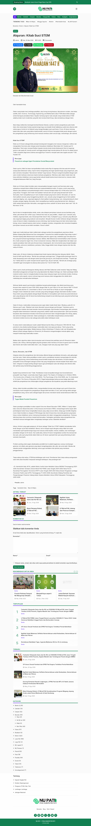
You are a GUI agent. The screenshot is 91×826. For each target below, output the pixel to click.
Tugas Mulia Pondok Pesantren (26, 399)
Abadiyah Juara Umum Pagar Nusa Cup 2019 (38, 2)
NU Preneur (18, 748)
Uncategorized (19, 770)
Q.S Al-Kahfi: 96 (53, 263)
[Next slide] (77, 572)
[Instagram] (38, 815)
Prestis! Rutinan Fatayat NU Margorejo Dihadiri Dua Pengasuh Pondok (23, 596)
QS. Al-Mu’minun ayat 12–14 (67, 190)
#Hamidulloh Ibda (61, 21)
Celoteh (25, 17)
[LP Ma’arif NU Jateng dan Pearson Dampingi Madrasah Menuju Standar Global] (52, 511)
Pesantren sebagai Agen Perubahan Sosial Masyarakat (34, 161)
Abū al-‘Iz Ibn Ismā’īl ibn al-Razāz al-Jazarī (51, 289)
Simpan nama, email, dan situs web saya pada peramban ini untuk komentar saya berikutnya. (46, 563)
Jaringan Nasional (20, 792)
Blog (44, 809)
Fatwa (54, 17)
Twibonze (18, 767)
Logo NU (17, 742)
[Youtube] (42, 815)
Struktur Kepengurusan (22, 783)
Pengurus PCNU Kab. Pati (23, 786)
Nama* (15, 555)
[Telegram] (52, 815)
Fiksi (58, 17)
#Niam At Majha (30, 21)
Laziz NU (17, 739)
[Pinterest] (55, 815)
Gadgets (64, 17)
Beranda (39, 809)
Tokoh (17, 764)
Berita (19, 17)
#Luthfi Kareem (72, 21)
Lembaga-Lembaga (21, 789)
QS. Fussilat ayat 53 (67, 146)
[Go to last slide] (75, 572)
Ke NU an (19, 720)
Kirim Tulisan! (50, 809)
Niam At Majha (32, 488)
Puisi (16, 754)
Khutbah (17, 732)
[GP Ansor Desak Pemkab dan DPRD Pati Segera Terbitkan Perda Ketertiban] (18, 666)
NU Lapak (18, 745)
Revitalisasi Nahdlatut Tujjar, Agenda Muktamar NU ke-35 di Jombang (44, 642)
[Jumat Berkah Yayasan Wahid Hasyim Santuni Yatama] (67, 582)
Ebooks (39, 17)
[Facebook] (35, 815)
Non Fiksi (19, 726)
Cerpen (32, 17)
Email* (48, 555)
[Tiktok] (48, 815)
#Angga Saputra (42, 21)
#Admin (51, 21)
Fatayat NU (46, 17)
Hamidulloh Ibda (21, 104)
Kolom (15, 31)
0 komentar (48, 40)
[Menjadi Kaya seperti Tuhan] (45, 582)
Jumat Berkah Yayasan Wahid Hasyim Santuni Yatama (66, 596)
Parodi (17, 751)
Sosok (17, 761)
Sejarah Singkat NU (20, 780)
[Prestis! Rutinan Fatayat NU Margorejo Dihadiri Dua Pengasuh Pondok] (23, 582)
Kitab (18, 723)
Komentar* (16, 536)
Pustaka (17, 757)
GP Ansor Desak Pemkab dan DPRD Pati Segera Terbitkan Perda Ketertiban (46, 627)
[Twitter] (45, 815)
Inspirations (73, 17)
